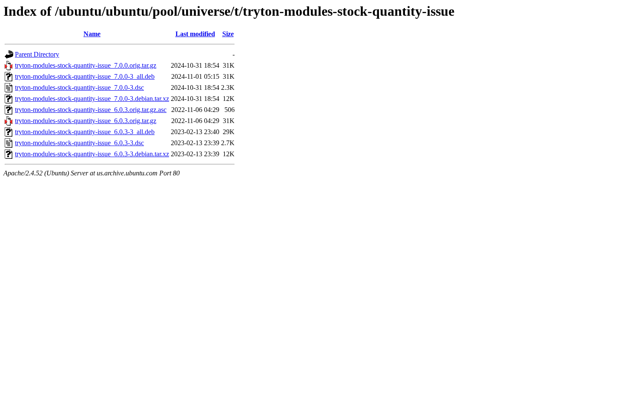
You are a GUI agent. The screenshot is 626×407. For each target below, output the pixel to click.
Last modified (195, 33)
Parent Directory (37, 54)
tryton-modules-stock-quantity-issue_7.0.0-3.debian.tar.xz (92, 98)
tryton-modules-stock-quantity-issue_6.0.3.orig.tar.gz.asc (91, 109)
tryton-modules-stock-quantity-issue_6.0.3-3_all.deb (85, 131)
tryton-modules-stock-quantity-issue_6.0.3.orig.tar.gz (85, 120)
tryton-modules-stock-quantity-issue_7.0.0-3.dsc (79, 87)
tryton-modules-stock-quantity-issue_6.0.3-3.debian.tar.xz (92, 154)
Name (92, 33)
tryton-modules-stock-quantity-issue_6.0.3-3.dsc (79, 142)
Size (228, 33)
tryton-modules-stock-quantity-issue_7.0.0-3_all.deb (85, 76)
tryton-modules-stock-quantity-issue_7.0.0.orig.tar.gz (85, 65)
